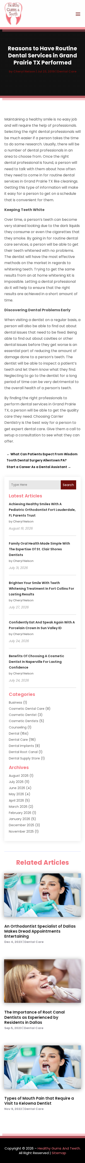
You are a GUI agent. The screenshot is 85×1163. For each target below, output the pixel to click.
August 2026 (19, 775)
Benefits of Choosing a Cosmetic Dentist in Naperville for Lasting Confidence (36, 662)
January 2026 (19, 819)
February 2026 (20, 812)
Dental (14, 733)
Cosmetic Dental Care (26, 708)
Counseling (18, 727)
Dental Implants (21, 746)
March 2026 (18, 806)
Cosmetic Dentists (23, 721)
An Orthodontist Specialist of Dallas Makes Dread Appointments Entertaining (40, 931)
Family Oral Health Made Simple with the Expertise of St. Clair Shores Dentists (39, 549)
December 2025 (21, 825)
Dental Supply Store (24, 758)
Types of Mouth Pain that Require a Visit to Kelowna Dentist (39, 1101)
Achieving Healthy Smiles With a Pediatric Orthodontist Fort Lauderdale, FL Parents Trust (42, 510)
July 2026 (16, 782)
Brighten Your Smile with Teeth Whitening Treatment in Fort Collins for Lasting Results (41, 589)
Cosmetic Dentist (23, 715)
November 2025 (21, 831)
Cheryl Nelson (24, 71)
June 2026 (17, 788)
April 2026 (16, 800)
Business (15, 702)
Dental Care (66, 71)
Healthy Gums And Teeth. (59, 1148)
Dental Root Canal (23, 752)
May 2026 (16, 794)
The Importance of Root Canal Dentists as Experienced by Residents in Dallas (34, 1017)
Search (68, 485)
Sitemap (59, 1152)
